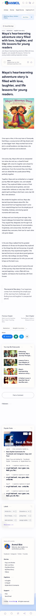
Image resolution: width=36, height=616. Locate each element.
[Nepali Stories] (20, 10)
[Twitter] (20, 554)
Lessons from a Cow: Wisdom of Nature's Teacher (24, 362)
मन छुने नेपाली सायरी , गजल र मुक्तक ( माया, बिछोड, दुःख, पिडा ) (17, 469)
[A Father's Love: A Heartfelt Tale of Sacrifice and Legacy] (10, 380)
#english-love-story (18, 328)
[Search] (23, 2)
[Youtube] (25, 554)
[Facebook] (6, 554)
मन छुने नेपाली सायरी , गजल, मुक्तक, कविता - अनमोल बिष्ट (18, 479)
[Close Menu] (31, 17)
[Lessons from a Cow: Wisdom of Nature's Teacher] (10, 362)
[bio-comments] (17, 449)
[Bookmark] (26, 2)
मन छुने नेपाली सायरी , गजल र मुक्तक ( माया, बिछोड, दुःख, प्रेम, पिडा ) (17, 495)
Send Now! (25, 17)
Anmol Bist (12, 601)
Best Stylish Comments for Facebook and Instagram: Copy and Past (18, 454)
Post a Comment (18, 395)
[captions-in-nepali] (25, 465)
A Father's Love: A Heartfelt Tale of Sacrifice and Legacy (25, 380)
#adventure (6, 328)
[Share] (24, 613)
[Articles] (6, 10)
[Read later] (28, 62)
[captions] (16, 465)
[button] (33, 2)
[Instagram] (13, 554)
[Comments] (31, 613)
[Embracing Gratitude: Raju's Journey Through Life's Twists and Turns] (10, 353)
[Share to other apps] (27, 337)
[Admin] (9, 60)
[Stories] (12, 10)
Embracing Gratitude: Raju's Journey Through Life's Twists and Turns (24, 354)
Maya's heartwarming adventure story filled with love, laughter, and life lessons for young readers (25, 371)
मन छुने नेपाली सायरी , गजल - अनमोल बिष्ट (17, 486)
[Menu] (18, 613)
